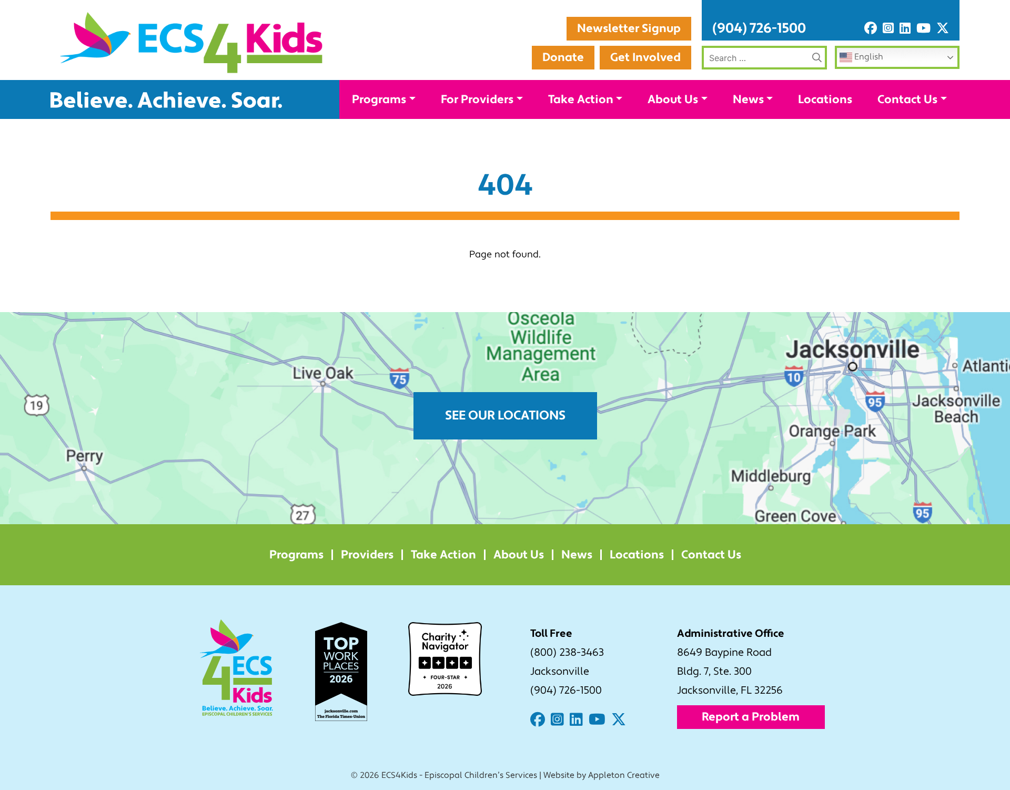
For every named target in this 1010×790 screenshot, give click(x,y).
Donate (563, 57)
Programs (379, 99)
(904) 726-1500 (759, 28)
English (867, 57)
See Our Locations (505, 415)
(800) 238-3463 (567, 652)
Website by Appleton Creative (601, 775)
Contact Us (907, 99)
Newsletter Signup (629, 28)
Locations (825, 99)
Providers (367, 554)
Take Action (580, 99)
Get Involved (645, 57)
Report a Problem (751, 716)
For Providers (477, 99)
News (748, 99)
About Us (673, 99)
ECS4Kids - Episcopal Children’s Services (459, 775)
